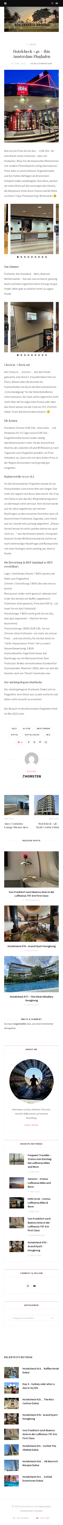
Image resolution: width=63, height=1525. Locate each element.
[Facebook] (28, 742)
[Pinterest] (40, 742)
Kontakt (39, 1510)
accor (26, 728)
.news (32, 44)
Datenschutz (26, 1510)
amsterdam (43, 728)
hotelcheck (32, 735)
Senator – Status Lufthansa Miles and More (39, 1182)
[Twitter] (34, 742)
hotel (14, 735)
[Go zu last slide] (6, 228)
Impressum (44, 1506)
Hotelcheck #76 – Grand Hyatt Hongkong (32, 946)
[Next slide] (56, 228)
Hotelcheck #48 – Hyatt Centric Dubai (47, 825)
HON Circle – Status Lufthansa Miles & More (39, 1202)
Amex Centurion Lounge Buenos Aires (16, 825)
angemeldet (20, 1023)
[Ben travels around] (31, 19)
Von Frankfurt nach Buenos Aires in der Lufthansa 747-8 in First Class (31, 893)
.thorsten (31, 776)
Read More (31, 1125)
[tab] (18, 257)
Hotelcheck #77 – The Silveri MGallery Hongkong (31, 998)
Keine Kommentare (41, 63)
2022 (14, 728)
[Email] (45, 742)
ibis (48, 735)
